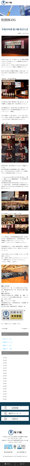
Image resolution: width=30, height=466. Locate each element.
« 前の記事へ (4, 328)
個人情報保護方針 (21, 452)
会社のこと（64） (7, 339)
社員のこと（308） (8, 349)
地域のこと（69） (7, 345)
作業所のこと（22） (8, 342)
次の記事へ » (25, 328)
